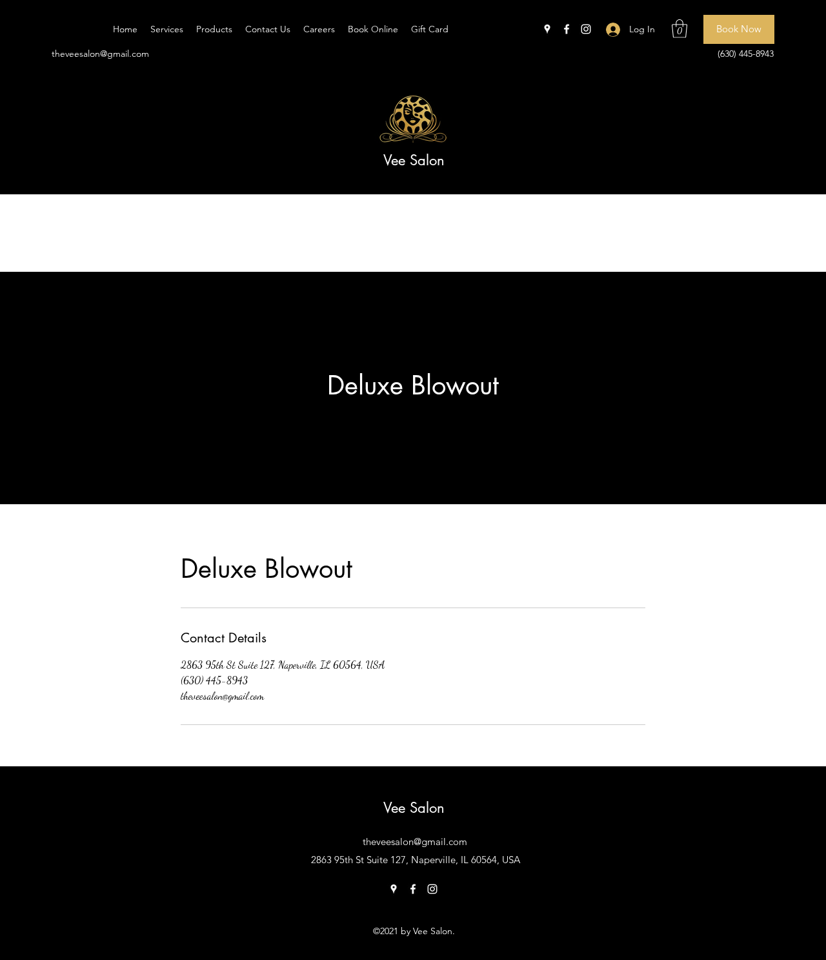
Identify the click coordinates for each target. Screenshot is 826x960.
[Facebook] (566, 29)
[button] (679, 28)
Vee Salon (414, 160)
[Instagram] (585, 29)
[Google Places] (547, 29)
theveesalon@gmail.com (100, 53)
